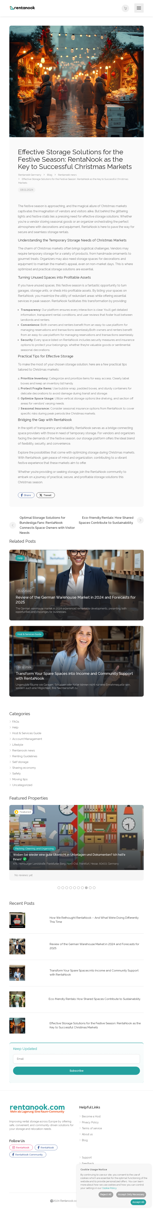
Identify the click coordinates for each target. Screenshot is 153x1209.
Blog (85, 1140)
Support (87, 1157)
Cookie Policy (109, 1188)
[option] (76, 845)
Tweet (47, 495)
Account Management (27, 739)
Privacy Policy (90, 1122)
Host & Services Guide (26, 733)
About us (87, 1134)
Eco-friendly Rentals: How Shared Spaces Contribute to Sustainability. (106, 520)
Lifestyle (17, 744)
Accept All (138, 1202)
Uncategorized (22, 785)
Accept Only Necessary (131, 1194)
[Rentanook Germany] (22, 7)
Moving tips (19, 779)
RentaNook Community (29, 1154)
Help (15, 727)
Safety (16, 773)
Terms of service (92, 1128)
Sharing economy (24, 767)
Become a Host (91, 1116)
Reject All (105, 1194)
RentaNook (22, 1147)
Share (27, 495)
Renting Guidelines (24, 756)
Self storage (20, 762)
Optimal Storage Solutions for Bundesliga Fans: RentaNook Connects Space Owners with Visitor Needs (47, 525)
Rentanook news (23, 750)
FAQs (15, 721)
